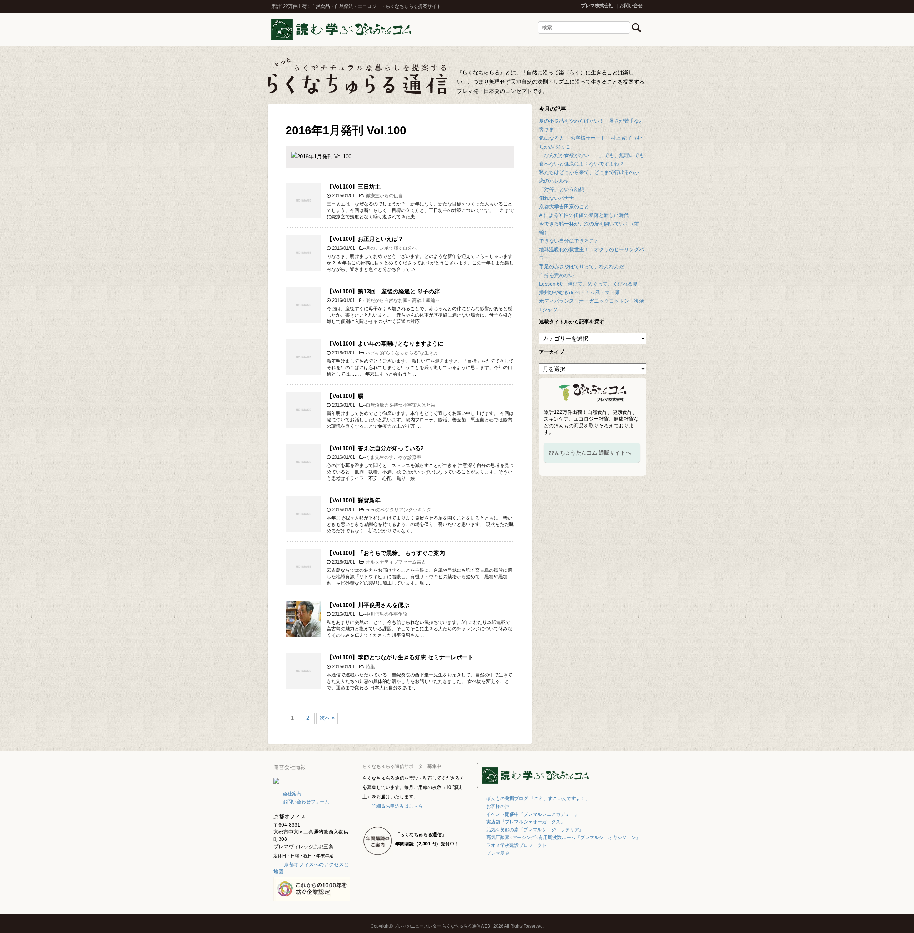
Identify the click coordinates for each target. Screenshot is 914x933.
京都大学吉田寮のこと (564, 206)
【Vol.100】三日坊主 (354, 187)
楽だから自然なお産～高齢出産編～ (403, 300)
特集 (370, 666)
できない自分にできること (569, 241)
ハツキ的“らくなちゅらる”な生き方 (402, 353)
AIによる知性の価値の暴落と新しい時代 (584, 215)
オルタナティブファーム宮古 (396, 562)
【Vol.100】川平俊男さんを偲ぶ (368, 605)
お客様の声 (497, 806)
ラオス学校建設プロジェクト (516, 845)
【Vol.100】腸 (345, 396)
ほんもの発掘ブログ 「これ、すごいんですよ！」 (538, 798)
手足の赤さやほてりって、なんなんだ (581, 266)
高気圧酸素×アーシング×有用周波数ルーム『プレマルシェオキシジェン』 (563, 837)
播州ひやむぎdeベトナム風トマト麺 (579, 292)
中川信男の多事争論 (386, 614)
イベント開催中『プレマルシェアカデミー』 (532, 814)
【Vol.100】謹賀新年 (354, 500)
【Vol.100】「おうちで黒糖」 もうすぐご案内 (386, 553)
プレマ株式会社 (597, 5)
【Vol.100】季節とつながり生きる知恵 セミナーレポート (400, 657)
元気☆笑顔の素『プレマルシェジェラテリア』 (535, 829)
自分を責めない (556, 275)
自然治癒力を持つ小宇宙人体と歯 (400, 405)
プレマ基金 (497, 853)
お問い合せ (631, 5)
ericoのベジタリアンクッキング (398, 509)
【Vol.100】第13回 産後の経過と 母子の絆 (383, 291)
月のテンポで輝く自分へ (391, 248)
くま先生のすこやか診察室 (393, 457)
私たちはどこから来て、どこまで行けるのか (589, 172)
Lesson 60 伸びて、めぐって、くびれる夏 (588, 284)
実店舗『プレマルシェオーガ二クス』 (525, 821)
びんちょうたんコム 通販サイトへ (590, 453)
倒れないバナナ (556, 198)
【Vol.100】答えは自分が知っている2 (375, 448)
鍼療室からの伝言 (384, 195)
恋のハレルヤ (554, 181)
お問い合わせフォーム (306, 801)
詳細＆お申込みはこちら (397, 806)
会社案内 (292, 793)
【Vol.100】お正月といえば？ (365, 239)
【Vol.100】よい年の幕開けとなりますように (385, 344)
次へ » (327, 718)
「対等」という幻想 (561, 189)
